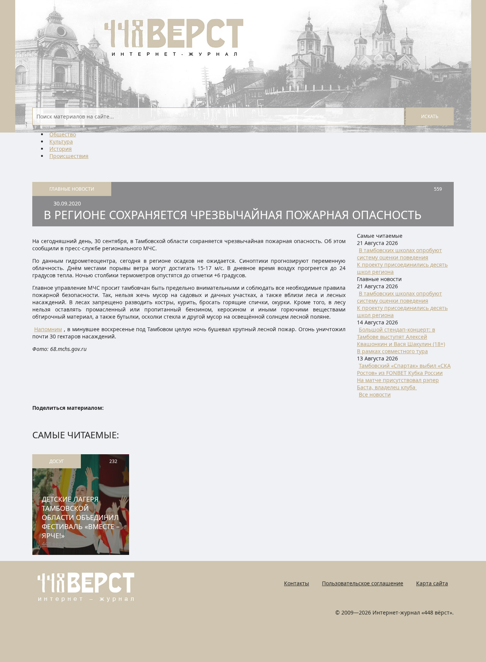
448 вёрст (54, 543)
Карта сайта (432, 583)
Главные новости (71, 189)
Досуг (56, 461)
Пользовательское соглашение (362, 583)
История (60, 148)
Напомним (48, 329)
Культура (61, 141)
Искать (430, 116)
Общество (62, 134)
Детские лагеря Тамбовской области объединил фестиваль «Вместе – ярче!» (81, 517)
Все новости (375, 394)
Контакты (296, 583)
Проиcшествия (68, 156)
